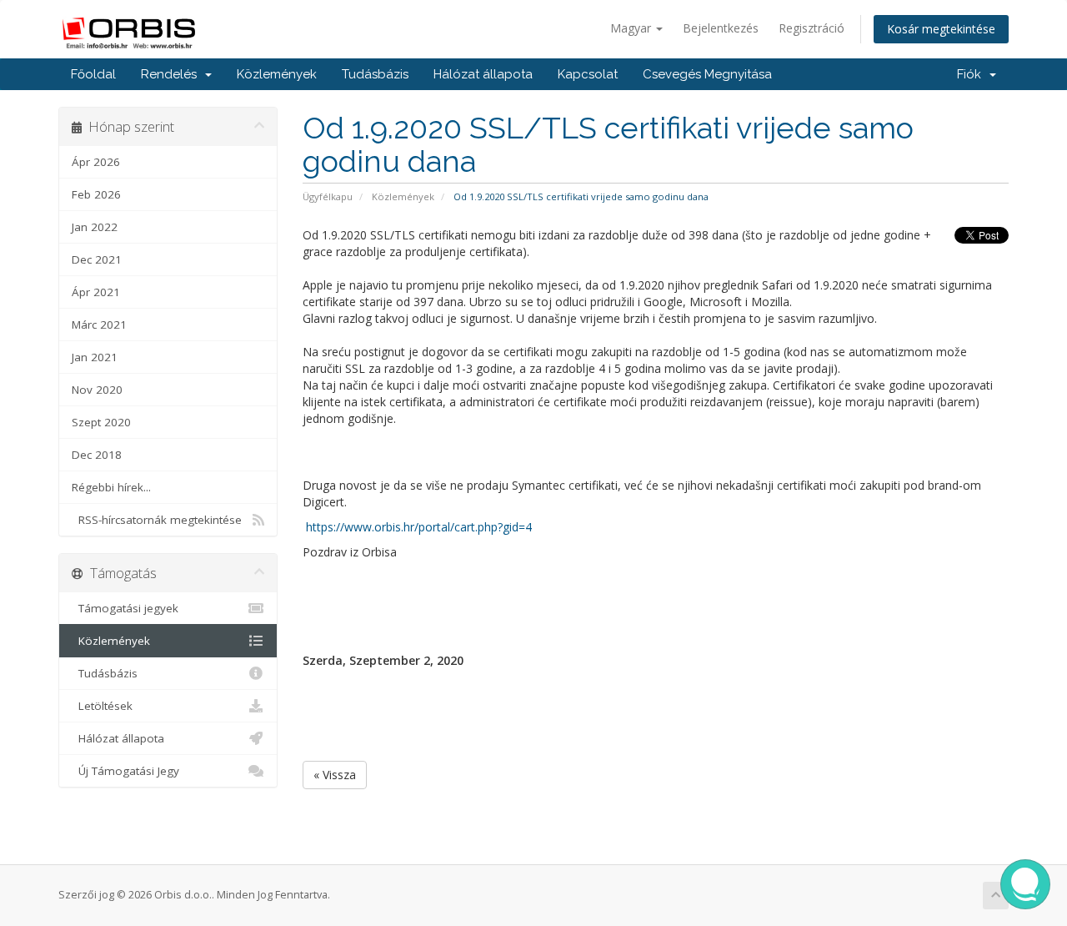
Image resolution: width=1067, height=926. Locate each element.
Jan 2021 (95, 357)
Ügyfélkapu (328, 196)
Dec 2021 (97, 259)
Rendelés (172, 74)
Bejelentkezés (721, 28)
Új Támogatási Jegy (125, 770)
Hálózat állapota (483, 74)
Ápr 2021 (96, 291)
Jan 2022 (95, 226)
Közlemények (277, 74)
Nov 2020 (97, 389)
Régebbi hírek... (111, 487)
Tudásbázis (375, 74)
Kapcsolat (588, 74)
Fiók (972, 74)
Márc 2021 (99, 324)
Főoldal (93, 74)
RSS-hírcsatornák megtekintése (157, 519)
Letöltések (102, 705)
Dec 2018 (97, 454)
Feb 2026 (96, 194)
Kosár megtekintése (941, 29)
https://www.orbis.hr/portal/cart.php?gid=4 (419, 527)
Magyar (632, 28)
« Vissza (334, 775)
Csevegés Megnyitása (707, 74)
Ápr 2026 (96, 161)
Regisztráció (811, 28)
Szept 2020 (101, 422)
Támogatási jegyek (125, 608)
